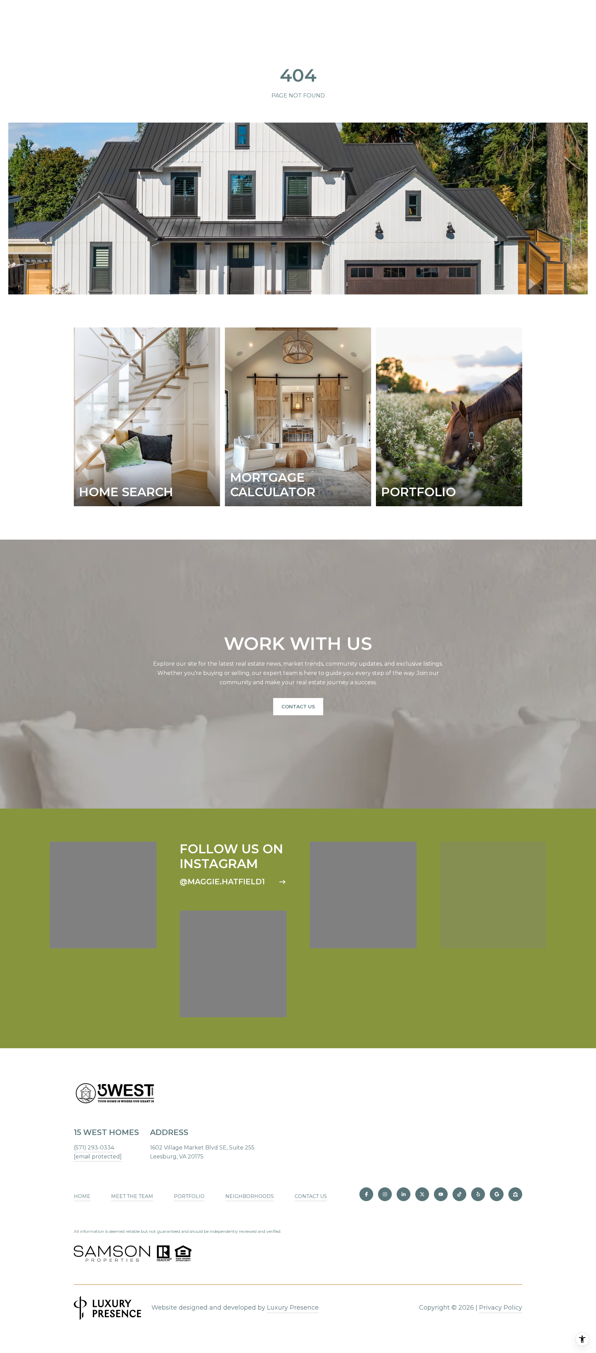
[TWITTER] (422, 1194)
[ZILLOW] (515, 1194)
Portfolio (189, 1196)
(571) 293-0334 (94, 1147)
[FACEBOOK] (366, 1194)
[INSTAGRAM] (385, 1194)
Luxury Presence (293, 1307)
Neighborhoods (249, 1196)
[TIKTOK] (459, 1194)
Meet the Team (132, 1196)
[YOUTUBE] (441, 1194)
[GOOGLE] (497, 1194)
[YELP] (478, 1194)
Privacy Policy (500, 1307)
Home (82, 1196)
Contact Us (298, 707)
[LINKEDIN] (403, 1194)
